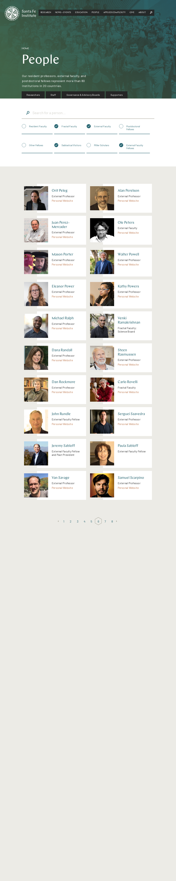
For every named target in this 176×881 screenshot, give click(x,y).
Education (81, 13)
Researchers (33, 94)
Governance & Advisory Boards (83, 94)
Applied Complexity (114, 13)
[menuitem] (33, 95)
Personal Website (62, 200)
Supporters (117, 94)
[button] (45, 13)
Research (46, 13)
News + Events (63, 13)
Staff (53, 94)
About (142, 13)
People (95, 13)
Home (25, 48)
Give (132, 13)
